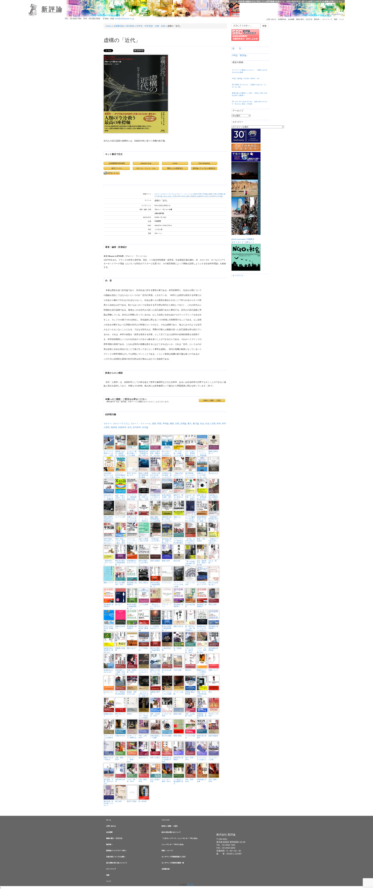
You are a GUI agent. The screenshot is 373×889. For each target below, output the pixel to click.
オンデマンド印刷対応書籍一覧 (173, 863)
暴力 (190, 423)
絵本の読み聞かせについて (171, 832)
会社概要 (291, 19)
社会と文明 (172, 196)
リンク (341, 19)
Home (108, 26)
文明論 (220, 194)
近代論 (219, 196)
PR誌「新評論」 (240, 55)
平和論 (205, 194)
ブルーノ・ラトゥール (184, 194)
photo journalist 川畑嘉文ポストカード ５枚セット (242, 240)
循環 (210, 194)
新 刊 (236, 48)
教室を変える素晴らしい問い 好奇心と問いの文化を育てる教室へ (249, 94)
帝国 (199, 194)
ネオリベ (157, 194)
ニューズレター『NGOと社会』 (173, 844)
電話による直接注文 (175, 168)
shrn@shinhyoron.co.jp (124, 19)
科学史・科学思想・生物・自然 (151, 26)
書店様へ (317, 19)
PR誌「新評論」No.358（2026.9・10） (246, 78)
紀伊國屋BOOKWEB (117, 163)
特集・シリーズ (167, 850)
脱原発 (193, 196)
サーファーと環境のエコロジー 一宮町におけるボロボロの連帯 (249, 71)
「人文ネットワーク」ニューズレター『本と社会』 (180, 838)
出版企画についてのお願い (115, 857)
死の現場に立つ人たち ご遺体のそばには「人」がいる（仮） (249, 86)
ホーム (108, 820)
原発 (195, 194)
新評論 (52, 9)
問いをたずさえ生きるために (250, 103)
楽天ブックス (116, 168)
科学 (179, 196)
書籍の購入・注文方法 (304, 19)
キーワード (237, 275)
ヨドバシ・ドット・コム (145, 168)
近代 (206, 196)
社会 (165, 196)
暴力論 (159, 196)
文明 (215, 194)
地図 (335, 19)
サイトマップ (327, 19)
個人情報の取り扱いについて (116, 863)
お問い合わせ (271, 19)
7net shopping (204, 163)
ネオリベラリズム (168, 194)
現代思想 (130, 26)
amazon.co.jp (146, 163)
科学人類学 (186, 196)
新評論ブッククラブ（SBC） (116, 850)
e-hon (175, 163)
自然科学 (200, 196)
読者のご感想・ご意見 (170, 826)
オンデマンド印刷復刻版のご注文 (174, 857)
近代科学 (213, 196)
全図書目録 (282, 19)
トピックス (166, 820)
